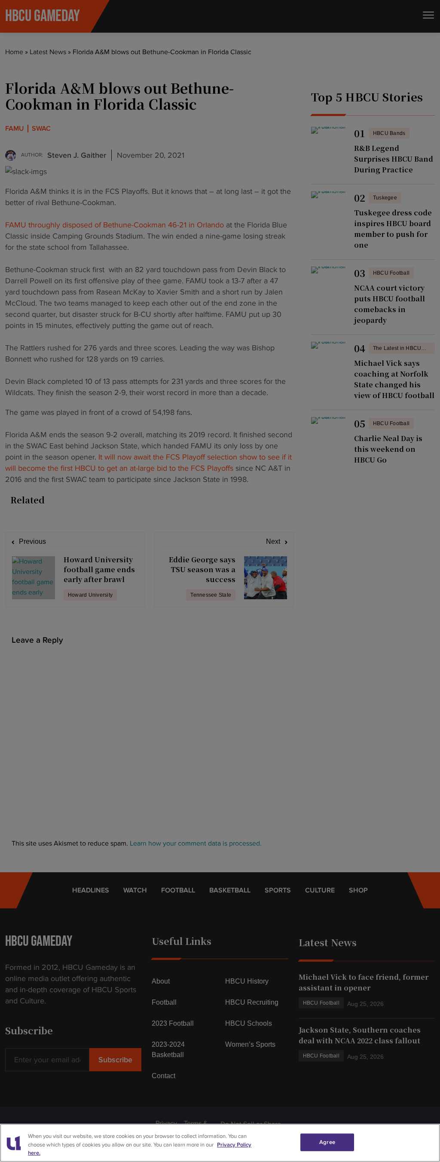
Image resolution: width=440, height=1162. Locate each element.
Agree (327, 1141)
